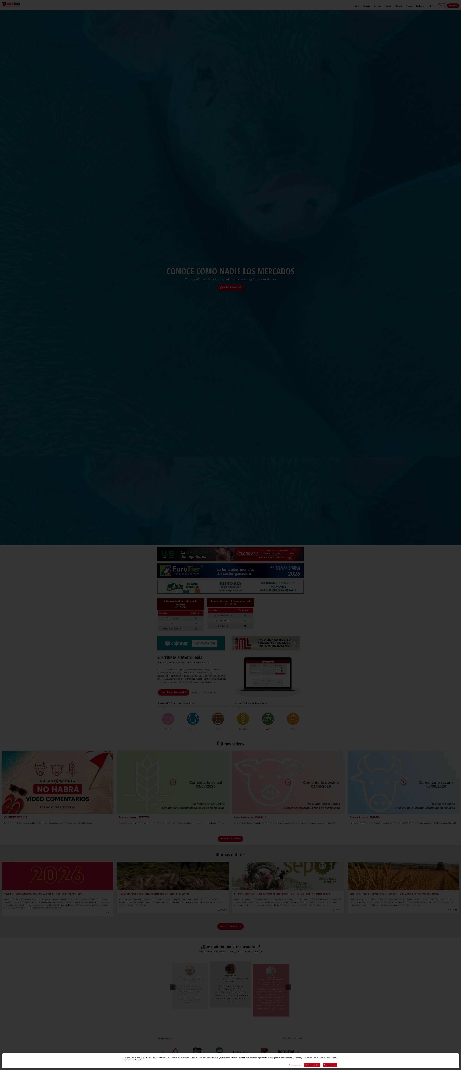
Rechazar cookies (312, 1065)
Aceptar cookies (330, 1065)
